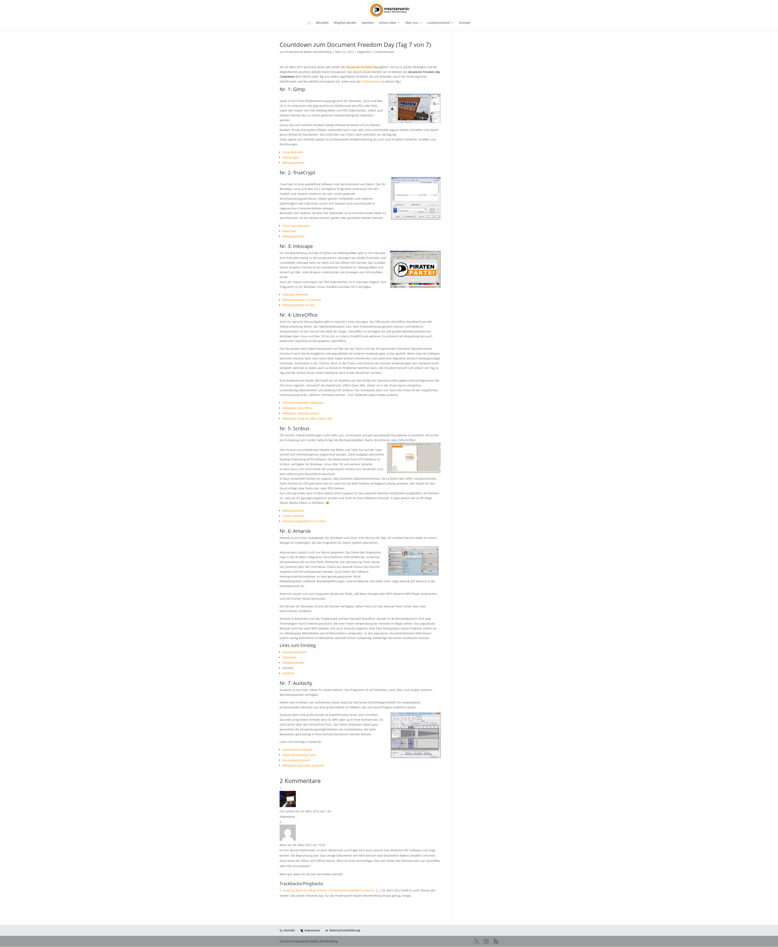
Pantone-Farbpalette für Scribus (304, 521)
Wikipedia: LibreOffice (297, 408)
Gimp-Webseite (292, 152)
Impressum (312, 930)
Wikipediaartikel (293, 163)
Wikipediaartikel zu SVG (298, 305)
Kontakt (464, 23)
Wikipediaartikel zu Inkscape (301, 300)
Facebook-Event (371, 81)
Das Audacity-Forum (296, 760)
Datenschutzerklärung (344, 930)
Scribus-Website (293, 516)
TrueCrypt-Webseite (296, 226)
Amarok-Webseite (294, 652)
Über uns (411, 23)
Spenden (368, 23)
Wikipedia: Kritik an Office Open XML (307, 418)
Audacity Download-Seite (299, 755)
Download (289, 231)
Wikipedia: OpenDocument (300, 413)
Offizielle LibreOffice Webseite (302, 403)
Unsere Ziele (387, 23)
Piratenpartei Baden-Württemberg (308, 52)
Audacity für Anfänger (297, 750)
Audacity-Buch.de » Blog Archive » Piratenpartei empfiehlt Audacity (328, 890)
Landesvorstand (438, 23)
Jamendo (288, 673)
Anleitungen (290, 157)
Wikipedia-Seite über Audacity (302, 765)
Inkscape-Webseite (295, 294)
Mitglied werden (345, 23)
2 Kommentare (384, 52)
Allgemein (364, 52)
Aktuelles (322, 23)
